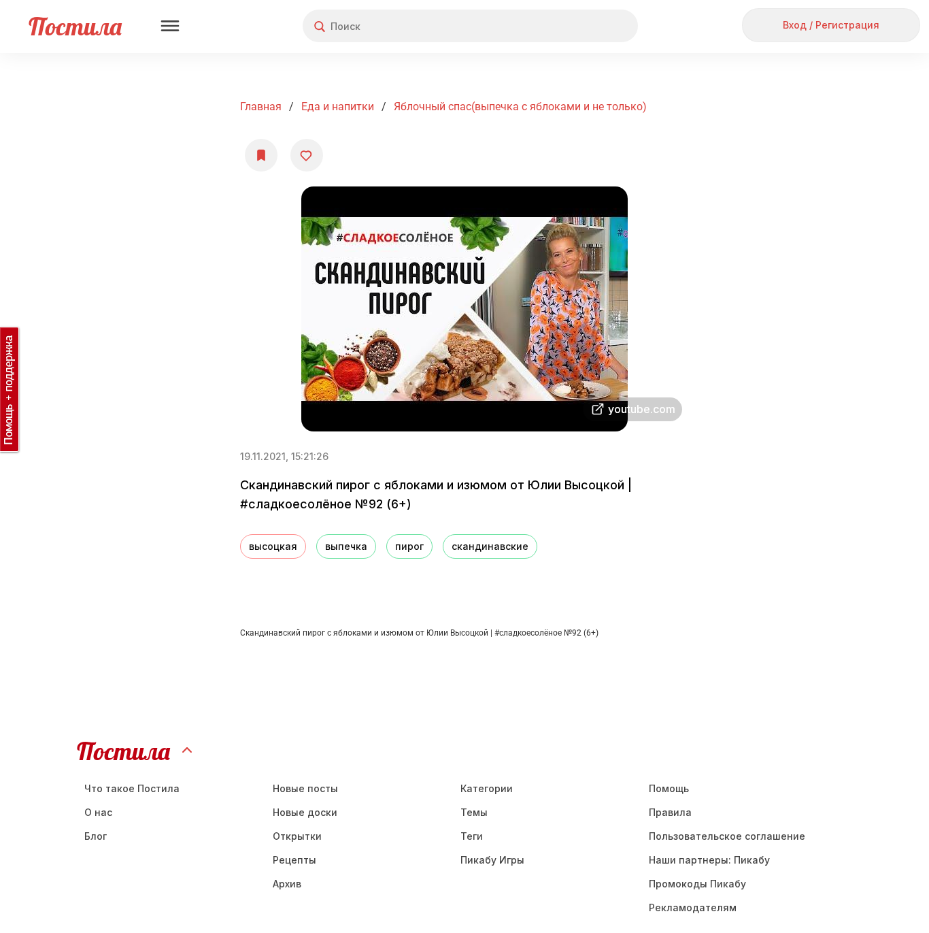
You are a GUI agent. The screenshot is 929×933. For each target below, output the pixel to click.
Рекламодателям (693, 907)
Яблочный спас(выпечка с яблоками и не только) (520, 106)
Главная (261, 106)
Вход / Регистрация (831, 25)
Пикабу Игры (492, 860)
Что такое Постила (132, 788)
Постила (75, 26)
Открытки (297, 836)
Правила (670, 812)
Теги (471, 836)
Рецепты (294, 860)
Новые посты (305, 788)
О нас (98, 812)
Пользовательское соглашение (727, 836)
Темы (474, 812)
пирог (409, 546)
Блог (95, 836)
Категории (486, 788)
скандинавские (490, 546)
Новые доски (305, 812)
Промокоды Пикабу (697, 883)
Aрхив (287, 883)
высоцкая (273, 546)
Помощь (669, 788)
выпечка (346, 546)
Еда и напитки (337, 106)
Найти (576, 26)
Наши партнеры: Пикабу (709, 860)
